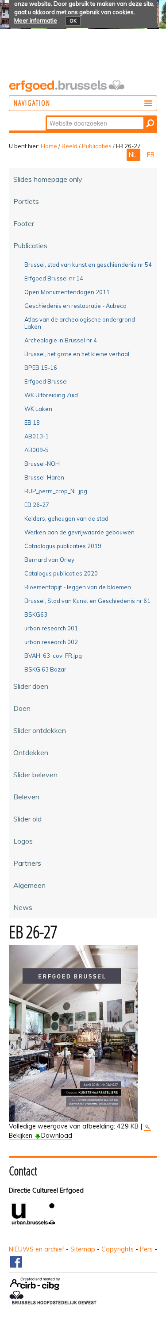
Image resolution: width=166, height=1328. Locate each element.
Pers (146, 1249)
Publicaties (97, 146)
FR (150, 155)
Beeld (69, 146)
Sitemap (82, 1249)
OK (73, 21)
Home (49, 146)
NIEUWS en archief (36, 1249)
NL (133, 155)
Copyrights (117, 1249)
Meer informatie (35, 20)
